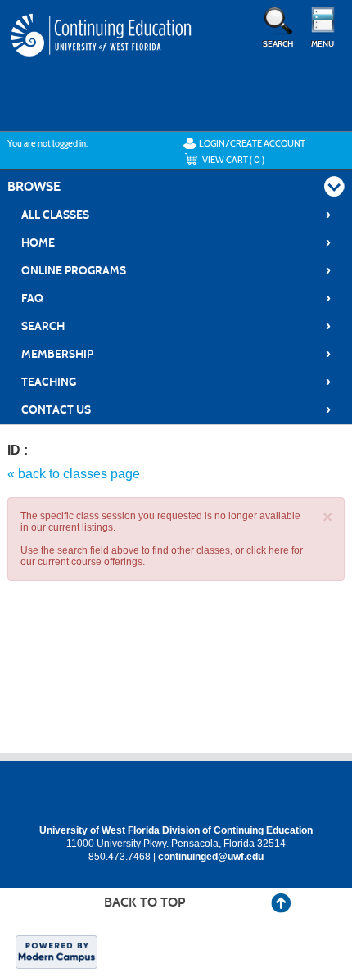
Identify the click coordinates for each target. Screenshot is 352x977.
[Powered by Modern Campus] (56, 951)
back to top (144, 902)
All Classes (176, 214)
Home (176, 242)
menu (322, 43)
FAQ (176, 298)
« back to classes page (73, 474)
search (278, 43)
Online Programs (176, 270)
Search (176, 326)
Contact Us (176, 409)
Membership (176, 353)
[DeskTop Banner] (101, 51)
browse (34, 186)
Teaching (176, 381)
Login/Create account (252, 143)
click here (267, 550)
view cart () (233, 159)
